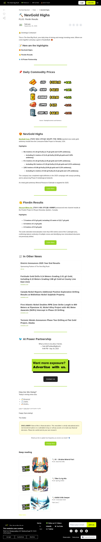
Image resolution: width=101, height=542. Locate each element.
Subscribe (91, 3)
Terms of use (26, 531)
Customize (20, 537)
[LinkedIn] (76, 531)
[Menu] (97, 2)
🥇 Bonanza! (25, 399)
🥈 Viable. (24, 401)
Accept (9, 537)
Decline (32, 537)
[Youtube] (81, 531)
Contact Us (50, 379)
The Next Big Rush (24, 10)
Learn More (51, 189)
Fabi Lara (27, 24)
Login (82, 3)
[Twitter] (71, 531)
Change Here (50, 443)
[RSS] (86, 531)
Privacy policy (14, 531)
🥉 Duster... (25, 404)
